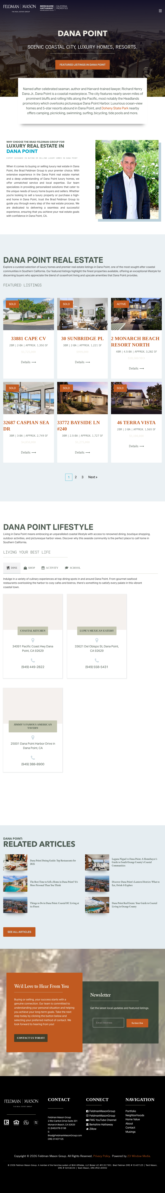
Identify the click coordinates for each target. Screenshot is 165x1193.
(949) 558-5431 (96, 667)
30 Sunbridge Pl (82, 338)
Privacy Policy (101, 1156)
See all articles (19, 932)
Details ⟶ (28, 362)
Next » (92, 477)
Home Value (133, 1119)
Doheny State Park (115, 108)
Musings (131, 1131)
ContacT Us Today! (31, 1038)
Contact (130, 1127)
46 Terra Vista (136, 422)
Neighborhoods (135, 1115)
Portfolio (131, 1111)
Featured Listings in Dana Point (83, 64)
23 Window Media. (139, 1156)
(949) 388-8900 (32, 764)
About (129, 1123)
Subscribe (137, 1023)
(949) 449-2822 (32, 667)
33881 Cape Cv (28, 338)
